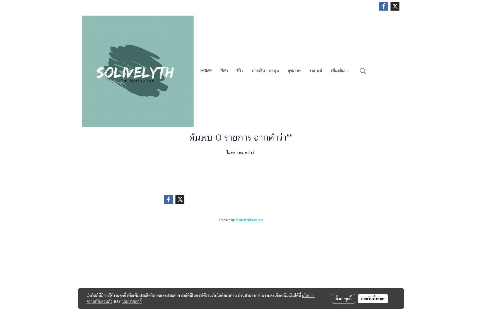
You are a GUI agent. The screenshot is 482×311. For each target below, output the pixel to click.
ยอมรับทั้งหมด (373, 298)
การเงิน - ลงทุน (265, 70)
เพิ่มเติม (338, 70)
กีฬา (224, 70)
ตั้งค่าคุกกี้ (343, 298)
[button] (363, 71)
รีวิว (240, 70)
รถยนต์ (315, 70)
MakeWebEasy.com (249, 220)
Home (206, 70)
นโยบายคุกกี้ (132, 301)
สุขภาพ (294, 70)
